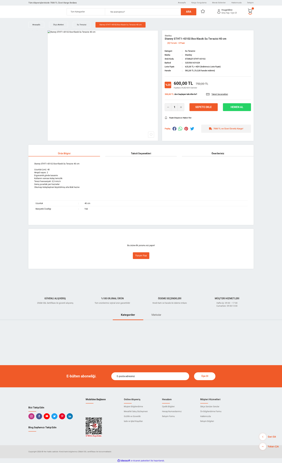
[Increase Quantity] (181, 107)
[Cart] (251, 11)
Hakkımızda (236, 3)
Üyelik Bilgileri (168, 406)
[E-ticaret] (140, 460)
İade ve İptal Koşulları (133, 421)
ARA (188, 11)
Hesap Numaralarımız (172, 411)
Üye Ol (204, 376)
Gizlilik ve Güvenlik (132, 416)
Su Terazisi (190, 51)
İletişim (250, 3)
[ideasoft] (123, 460)
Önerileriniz (218, 153)
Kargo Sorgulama (198, 3)
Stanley (168, 36)
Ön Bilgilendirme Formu (210, 411)
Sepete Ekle (203, 107)
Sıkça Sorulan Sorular (209, 406)
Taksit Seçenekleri (141, 153)
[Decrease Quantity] (168, 107)
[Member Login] (218, 11)
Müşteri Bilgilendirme (133, 406)
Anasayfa (182, 3)
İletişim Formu (168, 416)
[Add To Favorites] (151, 135)
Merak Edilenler (219, 3)
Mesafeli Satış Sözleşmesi (136, 411)
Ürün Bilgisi (64, 153)
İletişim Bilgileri (207, 421)
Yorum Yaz (141, 255)
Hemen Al (237, 107)
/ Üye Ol (233, 13)
